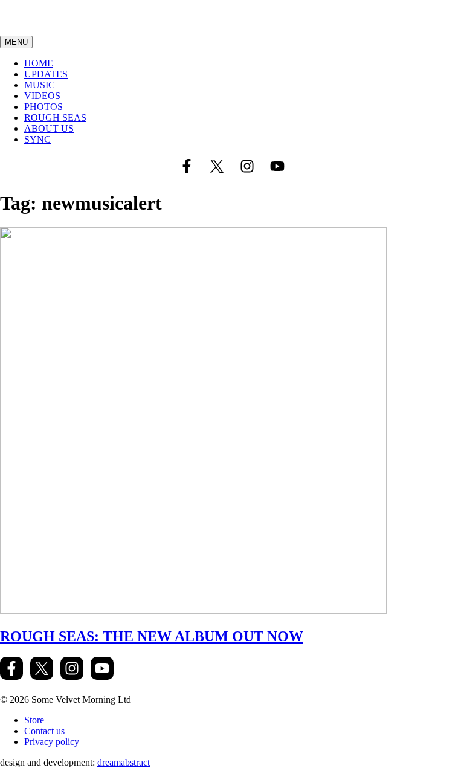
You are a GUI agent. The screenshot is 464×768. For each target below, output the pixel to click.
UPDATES (46, 74)
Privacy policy (51, 742)
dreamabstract (123, 762)
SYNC (37, 139)
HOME (38, 63)
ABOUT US (49, 128)
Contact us (44, 731)
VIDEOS (42, 96)
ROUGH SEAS (55, 117)
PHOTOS (43, 107)
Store (34, 720)
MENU (16, 42)
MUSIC (39, 85)
